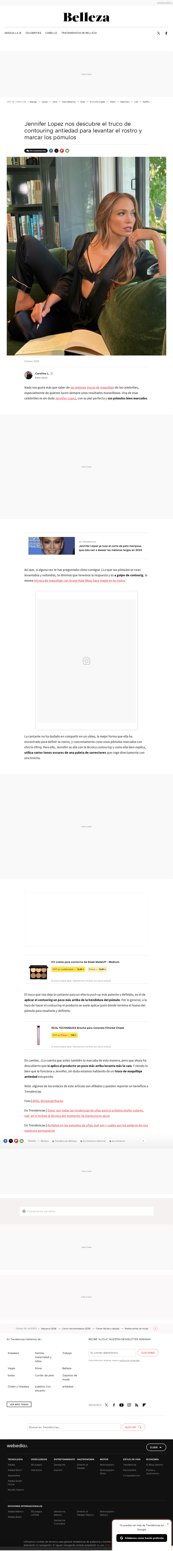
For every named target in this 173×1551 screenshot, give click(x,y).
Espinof (58, 1470)
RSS (136, 1404)
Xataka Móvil (15, 1470)
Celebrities (33, 32)
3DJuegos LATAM (36, 1513)
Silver (38, 1368)
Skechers (124, 101)
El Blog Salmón (154, 1464)
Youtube (121, 1404)
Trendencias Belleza (66, 1140)
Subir (154, 1447)
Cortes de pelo (44, 1375)
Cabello (51, 32)
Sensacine (59, 1464)
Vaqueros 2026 (49, 1328)
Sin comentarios (38, 150)
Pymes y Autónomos (152, 1472)
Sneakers (13, 1353)
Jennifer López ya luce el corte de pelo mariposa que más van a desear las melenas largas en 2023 (110, 548)
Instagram (129, 1404)
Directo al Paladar (82, 1466)
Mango (33, 101)
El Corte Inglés (97, 101)
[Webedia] (165, 3)
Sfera (112, 101)
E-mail (67, 151)
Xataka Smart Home (15, 1482)
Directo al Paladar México (85, 1513)
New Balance (69, 101)
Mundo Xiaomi (16, 1489)
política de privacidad (129, 1360)
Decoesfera (129, 1470)
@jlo (36, 1101)
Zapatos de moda (69, 1377)
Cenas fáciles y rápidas (108, 1328)
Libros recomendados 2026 (76, 1328)
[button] (44, 373)
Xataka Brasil (15, 1516)
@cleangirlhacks (52, 1101)
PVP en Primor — (64, 1035)
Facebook (166, 33)
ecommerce (118, 1140)
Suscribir (148, 1352)
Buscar (131, 1427)
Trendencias (129, 1464)
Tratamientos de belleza (79, 32)
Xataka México (16, 1511)
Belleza (86, 17)
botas (11, 1375)
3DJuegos (36, 1464)
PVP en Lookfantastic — (68, 969)
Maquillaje (13, 32)
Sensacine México (59, 1513)
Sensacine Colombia (59, 1522)
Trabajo (67, 1353)
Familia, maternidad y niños (43, 1357)
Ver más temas (19, 1404)
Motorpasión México (107, 1513)
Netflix (146, 101)
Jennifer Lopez (65, 398)
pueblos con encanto (43, 1388)
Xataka (11, 1464)
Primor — (97, 969)
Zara (55, 101)
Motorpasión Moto (107, 1472)
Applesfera (14, 1475)
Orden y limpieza (18, 1386)
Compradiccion (131, 1475)
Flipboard (62, 151)
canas (45, 101)
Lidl (136, 101)
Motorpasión (107, 1464)
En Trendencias (87, 541)
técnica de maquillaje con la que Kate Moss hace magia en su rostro (79, 580)
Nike (82, 101)
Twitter (159, 33)
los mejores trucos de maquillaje (92, 387)
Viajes (11, 1368)
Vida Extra (36, 1470)
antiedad (67, 1386)
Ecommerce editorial (94, 1140)
